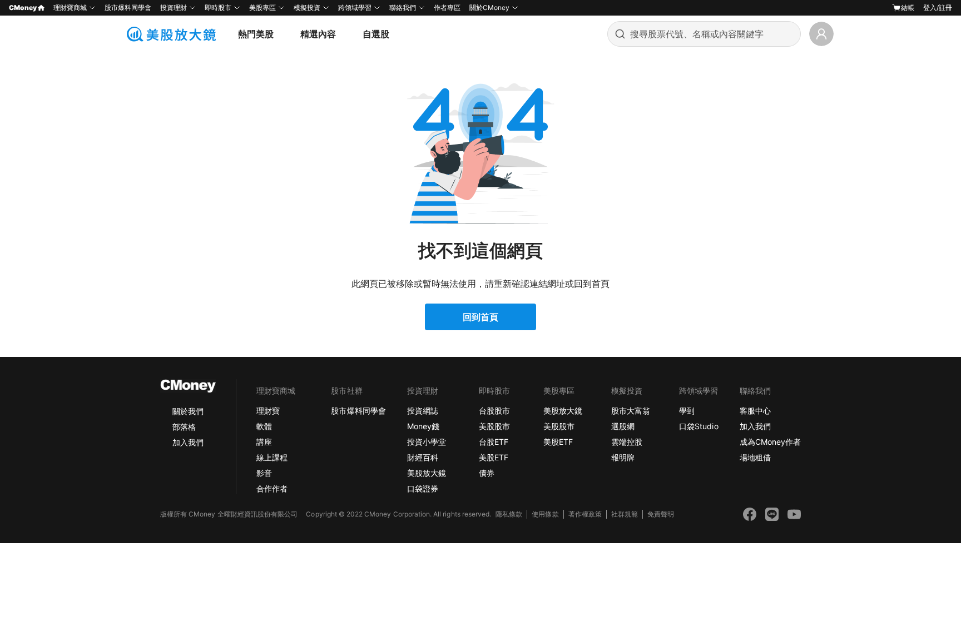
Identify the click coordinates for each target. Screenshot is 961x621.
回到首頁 (480, 317)
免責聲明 (660, 514)
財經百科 (422, 457)
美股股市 (494, 426)
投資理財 (173, 7)
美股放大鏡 (426, 473)
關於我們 (188, 411)
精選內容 (318, 34)
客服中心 (755, 410)
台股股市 (494, 410)
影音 (264, 473)
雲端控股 (626, 441)
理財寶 (268, 410)
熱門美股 (256, 34)
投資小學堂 (426, 441)
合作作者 (272, 488)
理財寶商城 (70, 7)
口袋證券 (422, 488)
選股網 (623, 426)
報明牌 (623, 457)
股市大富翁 (630, 410)
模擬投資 (307, 7)
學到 (687, 410)
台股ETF (493, 441)
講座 (264, 441)
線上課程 (272, 457)
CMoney (23, 7)
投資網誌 (422, 410)
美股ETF (493, 457)
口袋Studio (698, 426)
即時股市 (218, 7)
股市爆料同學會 (128, 7)
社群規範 (624, 514)
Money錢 (423, 426)
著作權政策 (585, 514)
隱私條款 (509, 514)
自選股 (376, 34)
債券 (486, 473)
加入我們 (188, 442)
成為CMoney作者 (770, 441)
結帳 (907, 7)
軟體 (264, 426)
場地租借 (755, 457)
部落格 (184, 426)
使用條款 (545, 514)
